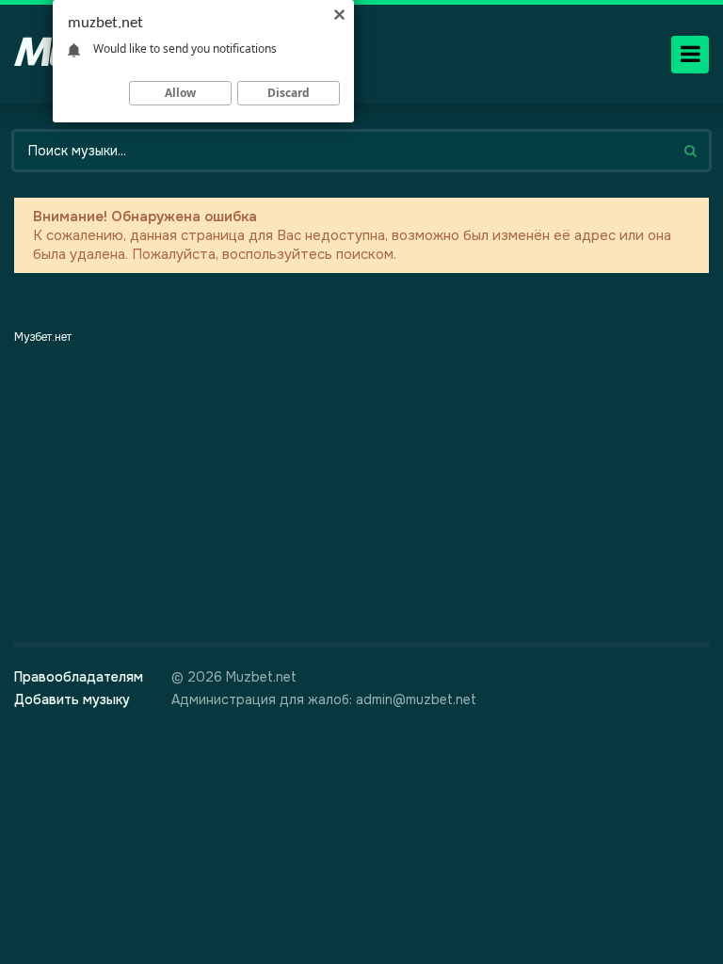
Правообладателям (78, 676)
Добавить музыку (72, 699)
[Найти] (690, 150)
